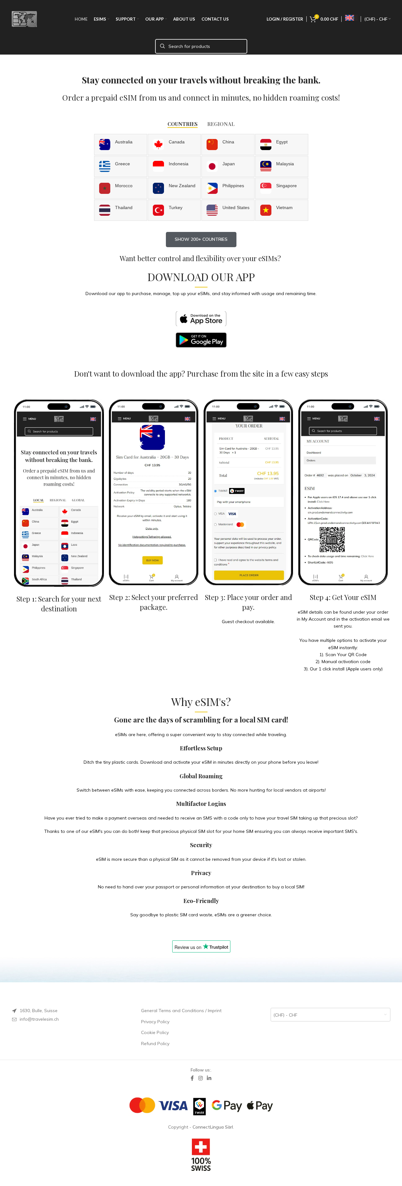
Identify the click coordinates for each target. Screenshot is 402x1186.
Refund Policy (155, 1043)
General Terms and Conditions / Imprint (181, 1010)
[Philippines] (228, 188)
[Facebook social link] (192, 1078)
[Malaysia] (281, 166)
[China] (228, 144)
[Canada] (174, 144)
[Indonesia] (174, 166)
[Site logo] (24, 19)
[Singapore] (281, 188)
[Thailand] (120, 210)
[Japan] (228, 166)
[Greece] (120, 166)
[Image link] (201, 318)
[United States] (228, 210)
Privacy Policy (155, 1022)
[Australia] (120, 144)
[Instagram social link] (200, 1078)
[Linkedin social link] (209, 1078)
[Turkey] (174, 210)
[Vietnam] (281, 210)
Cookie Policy (155, 1032)
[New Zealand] (174, 188)
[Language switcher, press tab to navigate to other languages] (351, 18)
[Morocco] (120, 188)
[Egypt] (281, 144)
